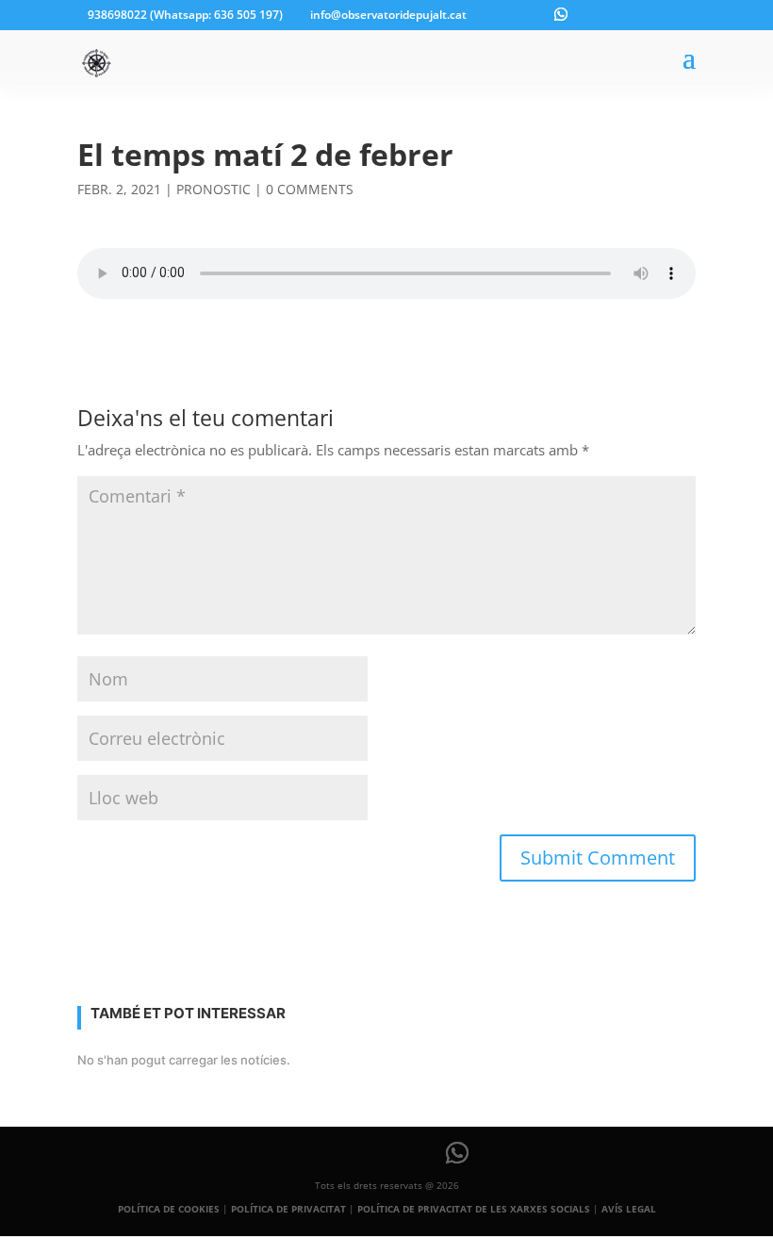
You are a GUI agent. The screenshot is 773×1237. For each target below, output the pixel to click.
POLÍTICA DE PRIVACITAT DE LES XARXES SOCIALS (473, 1208)
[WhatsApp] (560, 14)
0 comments (310, 189)
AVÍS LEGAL (628, 1208)
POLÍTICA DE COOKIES (169, 1208)
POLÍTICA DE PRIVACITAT (288, 1208)
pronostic (213, 189)
